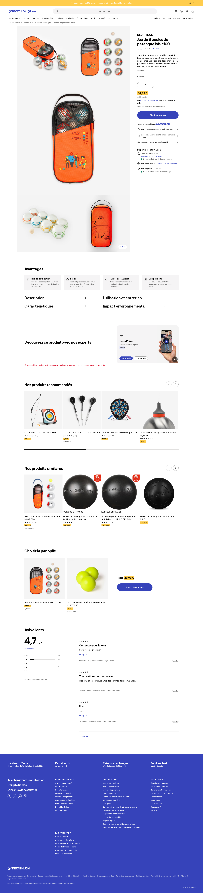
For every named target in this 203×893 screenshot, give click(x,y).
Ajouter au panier (158, 115)
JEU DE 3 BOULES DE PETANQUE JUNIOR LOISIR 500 (42, 517)
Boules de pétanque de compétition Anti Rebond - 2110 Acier (80, 517)
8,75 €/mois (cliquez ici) (149, 100)
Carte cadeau (188, 18)
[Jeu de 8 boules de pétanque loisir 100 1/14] (101, 54)
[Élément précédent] (169, 384)
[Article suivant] (176, 384)
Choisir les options (135, 587)
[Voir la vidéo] (175, 359)
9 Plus (122, 247)
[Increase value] (151, 85)
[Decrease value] (140, 85)
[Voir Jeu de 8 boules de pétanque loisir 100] (44, 578)
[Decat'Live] (148, 344)
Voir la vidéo (126, 358)
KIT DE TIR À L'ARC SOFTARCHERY (40, 433)
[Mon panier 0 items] (192, 11)
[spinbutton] (145, 84)
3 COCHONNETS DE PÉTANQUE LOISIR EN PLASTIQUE (86, 603)
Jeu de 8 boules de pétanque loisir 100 (42, 602)
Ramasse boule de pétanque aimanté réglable (158, 434)
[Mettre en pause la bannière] (190, 3)
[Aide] (181, 11)
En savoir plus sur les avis (34, 679)
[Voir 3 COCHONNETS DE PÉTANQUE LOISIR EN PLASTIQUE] (87, 578)
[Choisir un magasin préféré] (176, 11)
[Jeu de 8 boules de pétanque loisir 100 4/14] (45, 223)
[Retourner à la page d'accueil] (22, 11)
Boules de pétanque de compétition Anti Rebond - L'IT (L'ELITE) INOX (119, 517)
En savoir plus (141, 358)
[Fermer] (193, 3)
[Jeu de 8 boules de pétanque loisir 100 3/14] (73, 138)
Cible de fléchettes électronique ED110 (120, 433)
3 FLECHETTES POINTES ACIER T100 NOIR (82, 433)
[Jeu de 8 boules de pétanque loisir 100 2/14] (45, 54)
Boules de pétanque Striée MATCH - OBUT (157, 517)
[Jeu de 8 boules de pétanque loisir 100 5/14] (101, 223)
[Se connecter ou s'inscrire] (187, 11)
